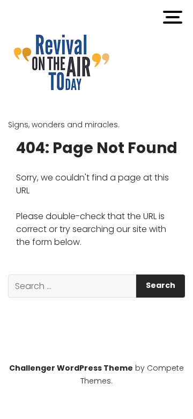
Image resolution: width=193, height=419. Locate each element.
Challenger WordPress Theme (71, 368)
